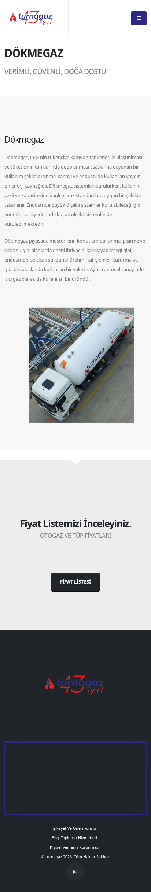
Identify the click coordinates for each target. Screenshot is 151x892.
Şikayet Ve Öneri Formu (75, 828)
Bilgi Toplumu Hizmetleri (75, 837)
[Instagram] (75, 871)
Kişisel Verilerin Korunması (76, 847)
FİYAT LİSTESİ (75, 581)
